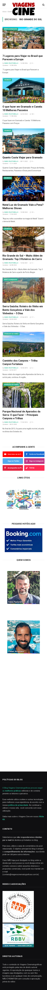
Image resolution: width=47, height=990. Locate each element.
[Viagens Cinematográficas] (23, 5)
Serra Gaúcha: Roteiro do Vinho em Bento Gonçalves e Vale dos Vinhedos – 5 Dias (23, 310)
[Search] (43, 5)
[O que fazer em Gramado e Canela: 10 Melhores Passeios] (23, 90)
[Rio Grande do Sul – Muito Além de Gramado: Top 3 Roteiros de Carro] (23, 239)
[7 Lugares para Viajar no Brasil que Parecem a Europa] (23, 39)
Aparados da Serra (11, 334)
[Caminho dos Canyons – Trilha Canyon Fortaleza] (23, 344)
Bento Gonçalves (10, 29)
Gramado (7, 80)
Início (4, 12)
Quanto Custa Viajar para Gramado (22, 157)
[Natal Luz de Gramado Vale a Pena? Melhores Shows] (23, 188)
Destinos (11, 12)
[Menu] (4, 5)
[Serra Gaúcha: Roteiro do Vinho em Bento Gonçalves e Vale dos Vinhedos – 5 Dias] (23, 290)
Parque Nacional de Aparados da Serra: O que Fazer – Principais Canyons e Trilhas (21, 415)
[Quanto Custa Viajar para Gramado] (23, 141)
